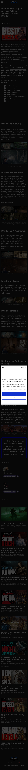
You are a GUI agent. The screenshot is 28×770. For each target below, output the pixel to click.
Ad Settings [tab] (17, 371)
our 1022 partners (10, 378)
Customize (13, 397)
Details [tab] (10, 371)
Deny (14, 401)
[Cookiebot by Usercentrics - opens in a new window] (20, 367)
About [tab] (24, 371)
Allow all (14, 394)
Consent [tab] (4, 371)
